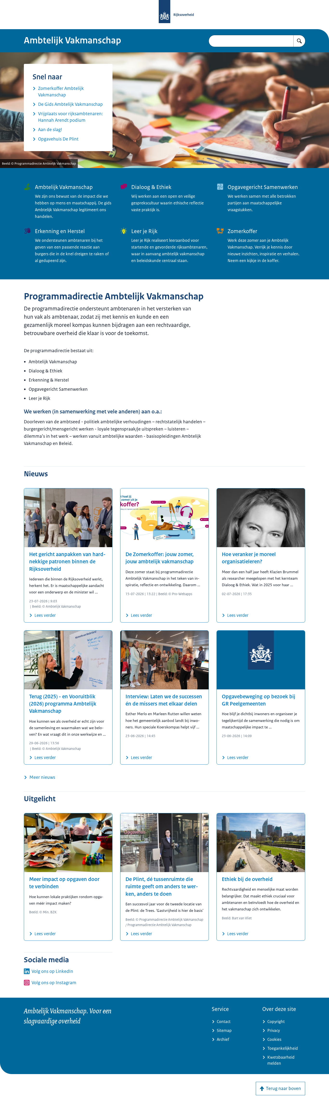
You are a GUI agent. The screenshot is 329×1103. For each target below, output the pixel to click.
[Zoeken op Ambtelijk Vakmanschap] (299, 41)
